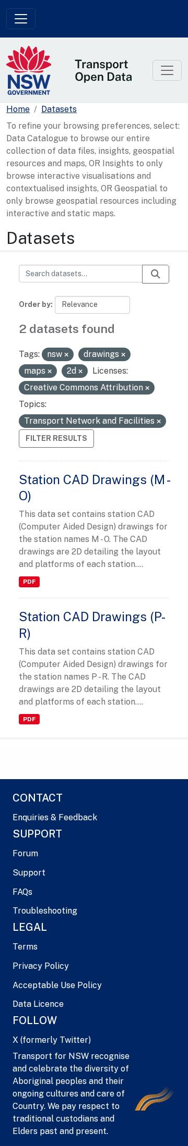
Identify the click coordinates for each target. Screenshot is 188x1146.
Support (29, 873)
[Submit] (155, 274)
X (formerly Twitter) (52, 1040)
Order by (35, 304)
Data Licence (38, 1004)
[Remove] (66, 355)
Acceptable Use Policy (57, 985)
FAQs (22, 892)
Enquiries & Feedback (55, 817)
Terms (25, 947)
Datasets (59, 109)
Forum (25, 853)
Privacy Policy (41, 966)
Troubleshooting (45, 911)
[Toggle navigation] (21, 18)
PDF (29, 581)
